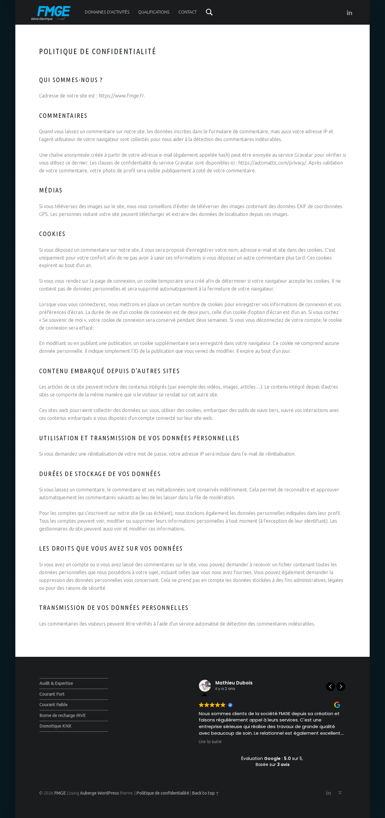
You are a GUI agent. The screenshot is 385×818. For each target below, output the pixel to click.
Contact (187, 12)
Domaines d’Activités (107, 12)
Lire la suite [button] (210, 742)
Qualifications (154, 12)
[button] (340, 686)
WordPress (108, 793)
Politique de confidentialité (162, 793)
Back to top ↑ (205, 793)
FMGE (60, 793)
